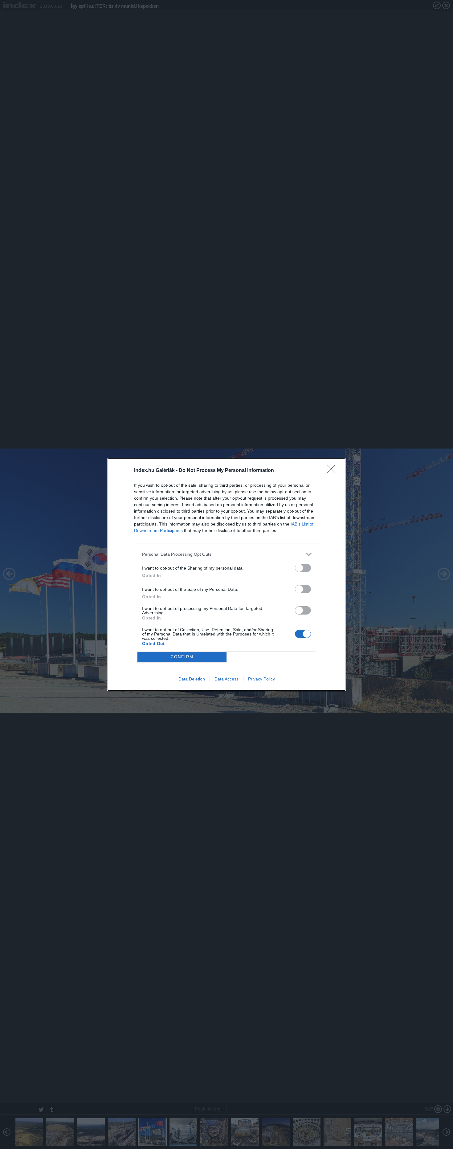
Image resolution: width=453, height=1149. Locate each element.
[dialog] (226, 575)
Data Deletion (191, 678)
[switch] (303, 568)
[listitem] (226, 554)
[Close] (333, 471)
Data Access (226, 678)
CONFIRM (182, 657)
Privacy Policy (261, 678)
